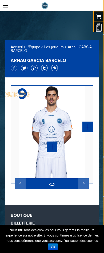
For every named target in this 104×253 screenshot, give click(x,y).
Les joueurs (54, 47)
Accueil (17, 47)
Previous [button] (20, 183)
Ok (53, 247)
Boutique (21, 215)
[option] (52, 135)
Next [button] (83, 183)
